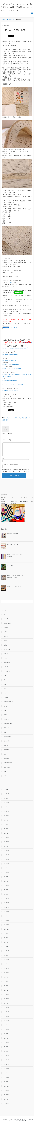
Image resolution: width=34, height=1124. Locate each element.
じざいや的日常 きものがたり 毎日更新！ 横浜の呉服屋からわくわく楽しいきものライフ (16, 7)
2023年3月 (6, 968)
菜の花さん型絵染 (8, 762)
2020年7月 (6, 1103)
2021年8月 (6, 1051)
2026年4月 (6, 807)
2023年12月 (7, 929)
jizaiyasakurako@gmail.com (10, 390)
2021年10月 (7, 1042)
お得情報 (6, 627)
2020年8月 (6, 1099)
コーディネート (8, 418)
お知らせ (6, 636)
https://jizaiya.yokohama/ (9, 360)
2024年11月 (6, 881)
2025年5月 (6, 855)
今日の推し (6, 667)
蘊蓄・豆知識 (7, 767)
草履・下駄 (6, 758)
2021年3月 (6, 1073)
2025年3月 (6, 863)
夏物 (23, 418)
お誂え (5, 645)
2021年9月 (6, 1046)
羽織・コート (7, 754)
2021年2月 (6, 1077)
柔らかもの (6, 719)
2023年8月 (6, 946)
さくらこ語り (7, 649)
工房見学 (6, 697)
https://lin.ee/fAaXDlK (17, 384)
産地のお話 (6, 728)
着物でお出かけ (7, 736)
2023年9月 (6, 942)
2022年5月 (6, 1012)
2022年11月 (6, 985)
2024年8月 (6, 894)
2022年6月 (6, 1007)
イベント (6, 653)
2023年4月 (6, 964)
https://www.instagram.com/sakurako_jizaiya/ (15, 348)
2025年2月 (6, 868)
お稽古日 (6, 640)
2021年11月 (6, 1038)
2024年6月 (6, 903)
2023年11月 (6, 933)
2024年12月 (7, 876)
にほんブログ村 (14, 327)
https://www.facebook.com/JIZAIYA (12, 364)
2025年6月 (6, 850)
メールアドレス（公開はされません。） (11, 464)
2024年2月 (6, 920)
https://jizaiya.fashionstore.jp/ (10, 354)
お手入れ (6, 632)
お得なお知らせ (7, 623)
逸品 (7, 420)
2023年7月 (6, 951)
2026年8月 (6, 789)
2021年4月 (6, 1068)
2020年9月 (6, 1094)
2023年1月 (6, 977)
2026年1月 (6, 820)
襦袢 (5, 771)
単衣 (5, 680)
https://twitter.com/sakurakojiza (10, 380)
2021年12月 (7, 1033)
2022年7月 (6, 1003)
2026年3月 (6, 811)
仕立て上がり (17, 418)
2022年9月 (6, 994)
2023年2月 (6, 972)
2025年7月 (6, 846)
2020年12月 (7, 1086)
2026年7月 (6, 794)
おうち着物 (6, 618)
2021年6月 (6, 1060)
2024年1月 (6, 924)
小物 (5, 693)
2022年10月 (7, 990)
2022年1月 (6, 1029)
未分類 (5, 714)
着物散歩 (6, 745)
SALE (5, 614)
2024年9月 (6, 889)
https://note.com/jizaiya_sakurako (11, 368)
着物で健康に (7, 741)
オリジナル (6, 658)
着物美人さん (7, 749)
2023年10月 (7, 938)
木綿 (5, 710)
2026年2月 (6, 815)
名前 (3, 458)
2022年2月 (6, 1025)
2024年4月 (6, 911)
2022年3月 (6, 1020)
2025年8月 (6, 842)
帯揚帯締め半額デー (9, 701)
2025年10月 (7, 833)
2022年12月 (7, 981)
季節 (5, 688)
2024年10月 (7, 885)
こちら (11, 282)
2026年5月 (6, 802)
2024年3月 (6, 916)
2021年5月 (6, 1064)
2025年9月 (6, 837)
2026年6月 (6, 798)
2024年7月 (6, 898)
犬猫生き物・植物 (8, 723)
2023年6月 (6, 955)
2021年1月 (6, 1081)
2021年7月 (6, 1055)
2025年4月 (6, 859)
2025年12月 (7, 824)
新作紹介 (6, 706)
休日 (5, 675)
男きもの (6, 732)
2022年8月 (6, 999)
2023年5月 (6, 959)
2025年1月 (6, 872)
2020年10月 (7, 1090)
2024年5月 (6, 907)
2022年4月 (6, 1016)
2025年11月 (6, 828)
